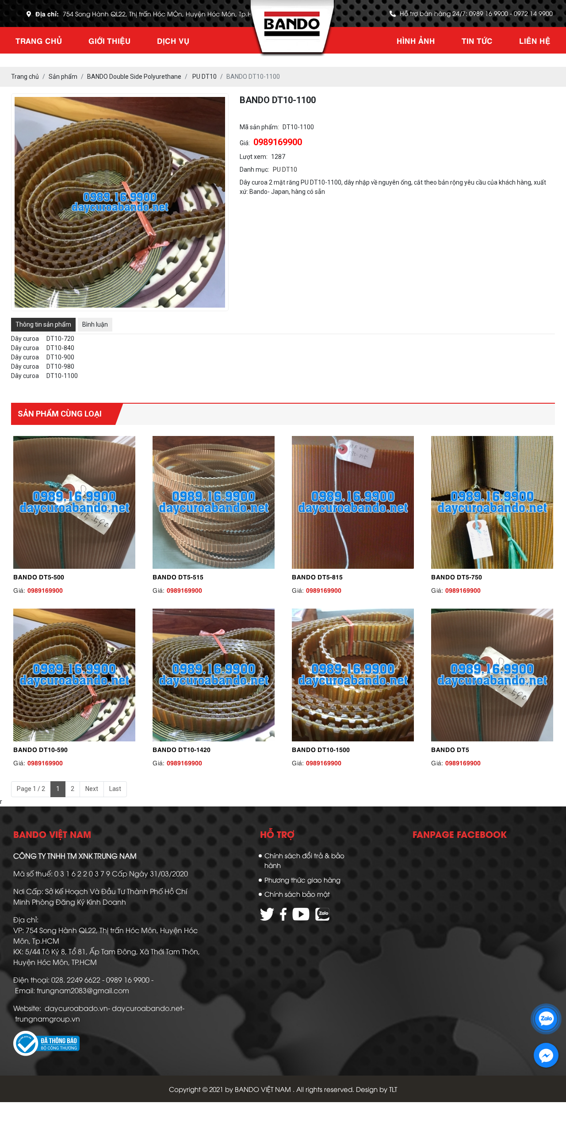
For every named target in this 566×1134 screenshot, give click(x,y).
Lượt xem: (254, 156)
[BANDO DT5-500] (74, 502)
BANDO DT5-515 (178, 576)
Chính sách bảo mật (297, 893)
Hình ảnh (416, 40)
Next (91, 788)
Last (115, 788)
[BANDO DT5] (492, 675)
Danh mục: (254, 169)
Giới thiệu (109, 40)
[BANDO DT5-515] (213, 502)
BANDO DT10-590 (40, 748)
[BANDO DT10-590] (74, 675)
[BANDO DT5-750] (492, 502)
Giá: (245, 143)
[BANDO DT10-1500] (353, 675)
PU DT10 (285, 169)
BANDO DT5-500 (38, 576)
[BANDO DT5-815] (353, 502)
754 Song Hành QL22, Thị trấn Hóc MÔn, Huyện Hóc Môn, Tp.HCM (163, 13)
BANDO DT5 (450, 748)
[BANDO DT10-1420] (213, 675)
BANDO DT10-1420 (181, 748)
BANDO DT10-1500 (321, 748)
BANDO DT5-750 (456, 576)
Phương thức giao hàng (302, 879)
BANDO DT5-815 (317, 576)
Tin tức (477, 40)
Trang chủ (38, 40)
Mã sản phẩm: (259, 127)
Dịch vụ (173, 40)
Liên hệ (535, 40)
